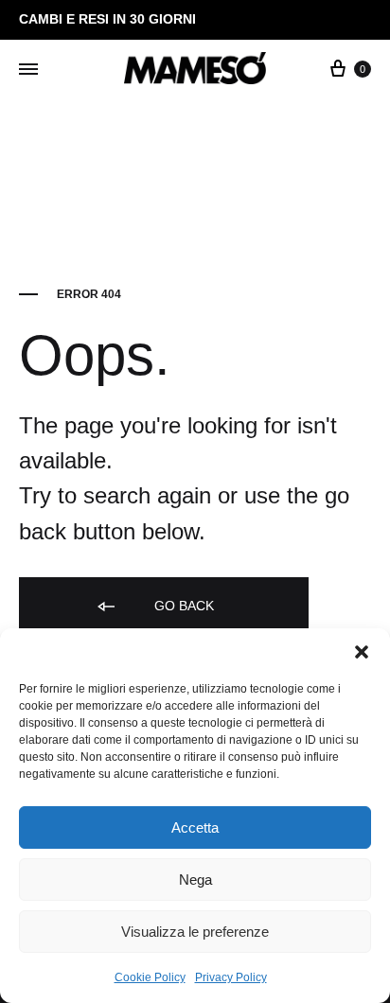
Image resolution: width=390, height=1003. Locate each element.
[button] (361, 651)
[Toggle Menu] (28, 70)
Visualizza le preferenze (195, 932)
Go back (182, 605)
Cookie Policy (150, 977)
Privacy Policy (231, 977)
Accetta (195, 827)
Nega (195, 879)
